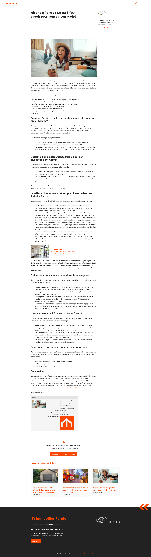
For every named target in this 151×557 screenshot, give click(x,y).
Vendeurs (88, 3)
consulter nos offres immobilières (68, 388)
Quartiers (107, 3)
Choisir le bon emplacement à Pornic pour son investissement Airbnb (55, 102)
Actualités (63, 3)
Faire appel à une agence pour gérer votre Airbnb (48, 111)
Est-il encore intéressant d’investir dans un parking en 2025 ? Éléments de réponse (44, 490)
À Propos (130, 3)
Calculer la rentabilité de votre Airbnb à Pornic (47, 109)
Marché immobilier (76, 3)
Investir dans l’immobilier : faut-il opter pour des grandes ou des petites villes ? (75, 490)
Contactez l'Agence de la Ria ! (64, 454)
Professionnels (118, 3)
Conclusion (35, 113)
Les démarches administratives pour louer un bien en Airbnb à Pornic (55, 104)
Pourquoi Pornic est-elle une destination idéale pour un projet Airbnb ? (55, 100)
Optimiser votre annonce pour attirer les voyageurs (48, 106)
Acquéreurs (98, 3)
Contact (35, 541)
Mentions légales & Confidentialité (84, 554)
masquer (69, 96)
